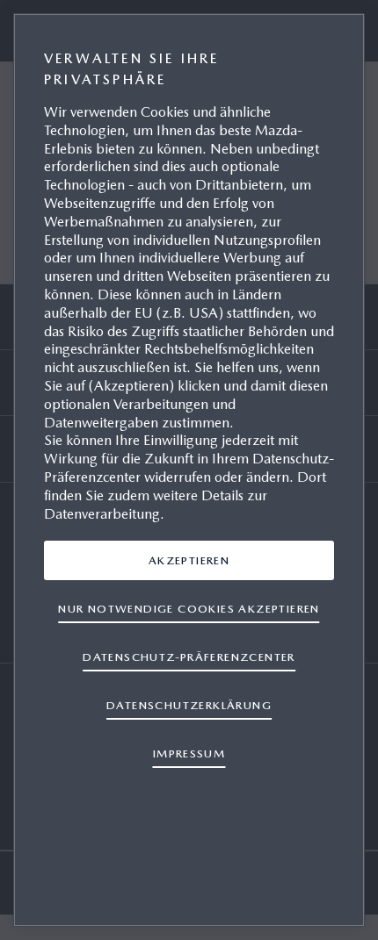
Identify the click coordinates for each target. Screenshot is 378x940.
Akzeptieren (189, 560)
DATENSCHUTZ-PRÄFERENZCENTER (189, 657)
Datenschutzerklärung (189, 705)
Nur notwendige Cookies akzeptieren (188, 608)
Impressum (189, 753)
